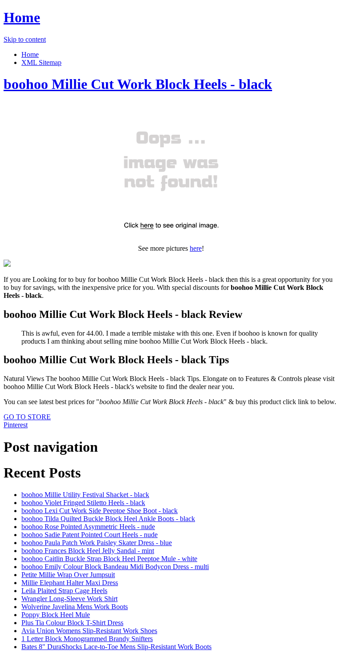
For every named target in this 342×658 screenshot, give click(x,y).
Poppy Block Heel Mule (55, 614)
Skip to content (25, 39)
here (196, 248)
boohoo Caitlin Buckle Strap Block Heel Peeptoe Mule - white (109, 558)
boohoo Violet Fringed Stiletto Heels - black (83, 502)
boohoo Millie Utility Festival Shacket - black (85, 494)
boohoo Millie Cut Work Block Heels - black (138, 84)
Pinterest (16, 425)
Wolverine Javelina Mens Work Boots (74, 606)
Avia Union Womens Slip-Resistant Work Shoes (89, 630)
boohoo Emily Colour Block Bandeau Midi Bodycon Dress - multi (115, 566)
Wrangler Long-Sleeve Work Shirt (69, 598)
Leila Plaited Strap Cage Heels (64, 590)
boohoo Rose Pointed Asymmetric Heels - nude (88, 526)
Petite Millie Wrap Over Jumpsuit (68, 574)
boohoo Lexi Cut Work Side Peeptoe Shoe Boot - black (99, 510)
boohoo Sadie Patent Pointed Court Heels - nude (89, 534)
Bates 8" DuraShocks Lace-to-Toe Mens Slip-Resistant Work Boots (116, 646)
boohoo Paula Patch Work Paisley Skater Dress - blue (96, 542)
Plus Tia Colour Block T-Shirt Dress (72, 622)
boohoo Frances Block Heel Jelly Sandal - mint (87, 550)
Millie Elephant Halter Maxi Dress (69, 582)
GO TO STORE (27, 417)
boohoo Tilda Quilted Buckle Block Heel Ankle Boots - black (108, 518)
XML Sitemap (41, 62)
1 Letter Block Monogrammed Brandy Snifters (87, 638)
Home (22, 17)
